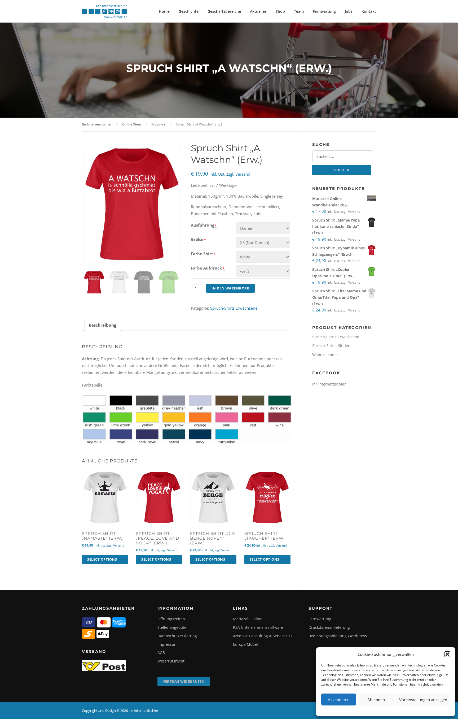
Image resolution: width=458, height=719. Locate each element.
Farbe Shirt (202, 253)
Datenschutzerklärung (177, 635)
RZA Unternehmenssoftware (258, 627)
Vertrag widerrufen (184, 681)
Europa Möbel (245, 644)
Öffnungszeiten (171, 618)
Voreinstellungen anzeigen (423, 699)
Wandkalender (325, 354)
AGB (161, 652)
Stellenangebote (171, 627)
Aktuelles (258, 11)
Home (164, 11)
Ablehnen (376, 699)
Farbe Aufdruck (206, 268)
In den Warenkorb (230, 288)
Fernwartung (324, 11)
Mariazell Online (247, 618)
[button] (447, 654)
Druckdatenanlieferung (329, 627)
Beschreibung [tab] (102, 325)
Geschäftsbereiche (224, 11)
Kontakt (369, 11)
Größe (197, 239)
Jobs (349, 11)
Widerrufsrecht (170, 661)
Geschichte (189, 11)
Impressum (167, 644)
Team (299, 11)
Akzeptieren (339, 699)
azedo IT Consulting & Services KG (263, 635)
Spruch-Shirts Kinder (331, 345)
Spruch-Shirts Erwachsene (233, 308)
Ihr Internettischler (329, 384)
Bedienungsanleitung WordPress (338, 635)
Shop (280, 11)
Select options (102, 559)
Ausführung (202, 225)
